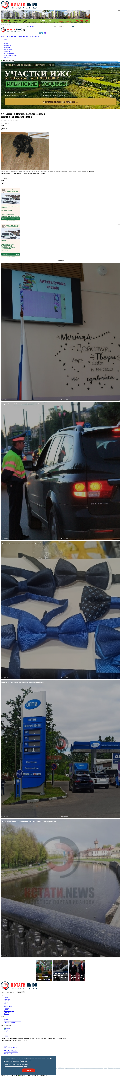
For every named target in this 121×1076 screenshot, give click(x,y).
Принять (28, 1070)
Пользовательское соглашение (12, 1021)
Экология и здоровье (8, 49)
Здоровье (6, 1008)
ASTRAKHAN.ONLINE (11, 1047)
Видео (37, 36)
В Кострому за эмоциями (9, 53)
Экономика (19, 36)
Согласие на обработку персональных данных (16, 1064)
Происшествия (32, 36)
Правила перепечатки (10, 1022)
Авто (5, 1003)
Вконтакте (8, 1028)
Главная (3, 36)
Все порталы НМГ (6, 1043)
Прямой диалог (7, 47)
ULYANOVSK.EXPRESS (11, 1052)
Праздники (6, 43)
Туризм (5, 39)
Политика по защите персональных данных (16, 1066)
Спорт (5, 41)
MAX (6, 1031)
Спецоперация (7, 51)
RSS (6, 1036)
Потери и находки (7, 45)
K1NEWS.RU (8, 1049)
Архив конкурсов (9, 1011)
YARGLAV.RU (8, 1053)
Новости (7, 36)
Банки (5, 1005)
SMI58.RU (7, 1046)
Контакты (6, 1019)
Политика (25, 36)
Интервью (7, 999)
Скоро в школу (7, 57)
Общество (13, 36)
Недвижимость (8, 1006)
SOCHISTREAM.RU (10, 1050)
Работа (6, 1002)
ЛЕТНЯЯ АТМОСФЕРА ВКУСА (10, 55)
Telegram (7, 1030)
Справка (6, 1000)
